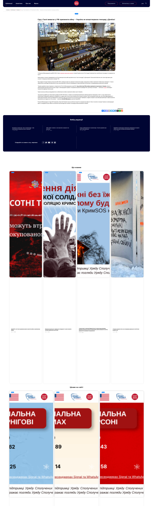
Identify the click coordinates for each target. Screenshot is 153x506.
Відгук (36, 3)
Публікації (9, 3)
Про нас (28, 3)
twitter (105, 87)
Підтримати (111, 3)
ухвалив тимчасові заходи (66, 73)
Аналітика (19, 3)
